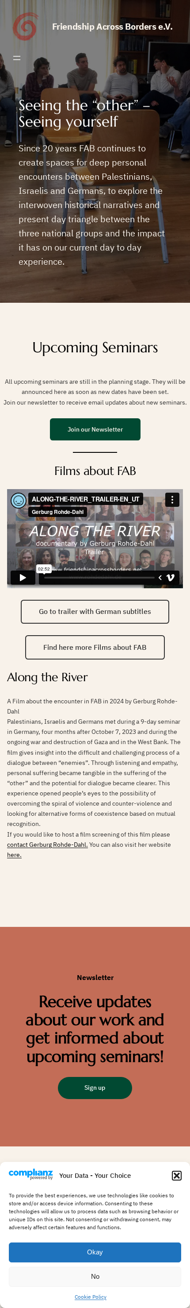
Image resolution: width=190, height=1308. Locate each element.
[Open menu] (16, 58)
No (95, 1276)
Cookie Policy (90, 1296)
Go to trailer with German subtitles (95, 611)
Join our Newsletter (95, 429)
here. (14, 854)
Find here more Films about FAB (95, 647)
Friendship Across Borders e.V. (112, 26)
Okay (95, 1252)
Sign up (94, 1087)
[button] (176, 1175)
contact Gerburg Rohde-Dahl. (47, 844)
